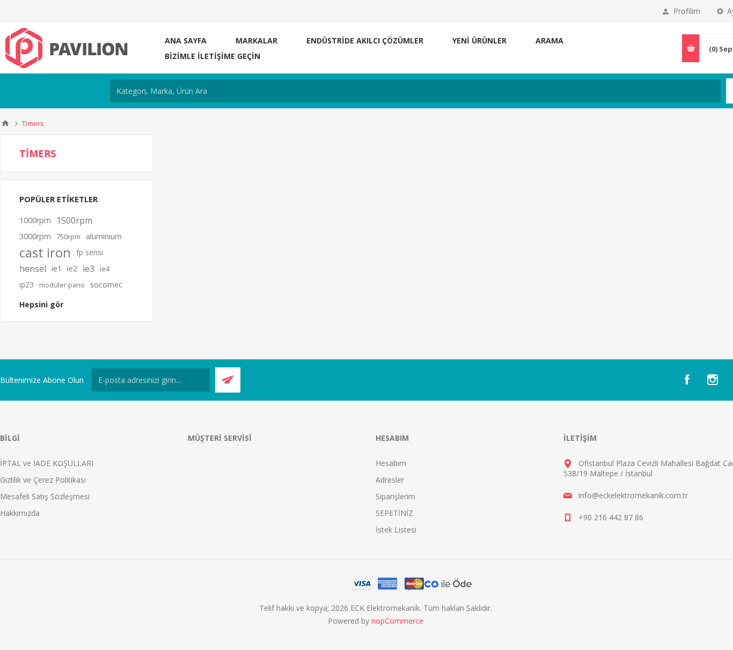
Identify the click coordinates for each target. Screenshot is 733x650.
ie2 (72, 268)
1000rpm (35, 220)
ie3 (88, 269)
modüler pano (62, 285)
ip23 (26, 284)
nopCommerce (397, 621)
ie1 (57, 268)
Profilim (686, 11)
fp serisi (89, 252)
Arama (549, 40)
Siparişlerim (395, 496)
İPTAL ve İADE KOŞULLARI (46, 463)
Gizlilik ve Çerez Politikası (43, 480)
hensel (32, 269)
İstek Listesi (396, 530)
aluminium (104, 236)
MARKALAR (256, 40)
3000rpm (35, 236)
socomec (106, 284)
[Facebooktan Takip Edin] (686, 379)
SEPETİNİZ (394, 513)
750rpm (68, 236)
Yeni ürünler (479, 40)
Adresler (390, 480)
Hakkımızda (20, 513)
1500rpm (74, 220)
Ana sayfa (186, 40)
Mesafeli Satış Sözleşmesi (45, 496)
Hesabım (391, 463)
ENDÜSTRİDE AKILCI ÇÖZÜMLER (364, 40)
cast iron (45, 253)
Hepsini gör (41, 304)
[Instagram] (712, 379)
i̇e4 (104, 269)
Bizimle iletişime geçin (212, 56)
